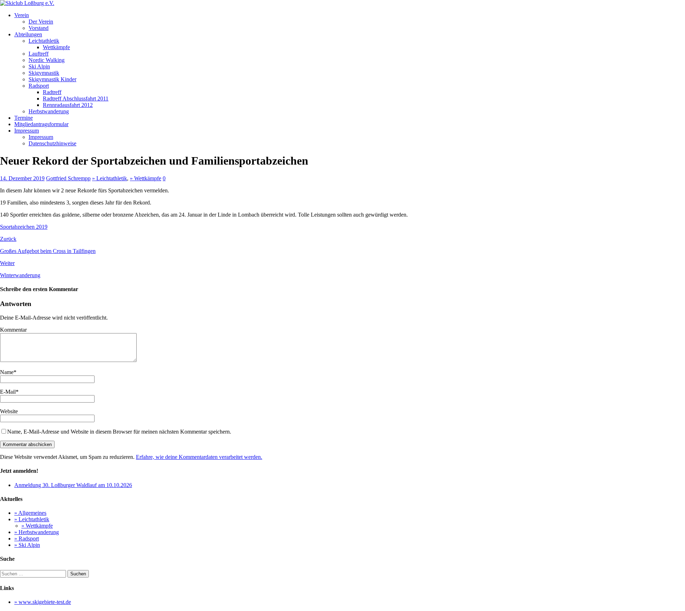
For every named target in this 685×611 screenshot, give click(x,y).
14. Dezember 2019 (22, 178)
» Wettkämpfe (145, 178)
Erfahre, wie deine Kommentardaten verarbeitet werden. (199, 457)
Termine (23, 118)
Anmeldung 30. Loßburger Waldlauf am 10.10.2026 (73, 485)
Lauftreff (39, 54)
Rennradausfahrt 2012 (68, 105)
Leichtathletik (44, 41)
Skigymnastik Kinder (52, 79)
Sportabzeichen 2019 (23, 227)
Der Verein (41, 22)
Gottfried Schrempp (68, 178)
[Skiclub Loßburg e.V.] (27, 3)
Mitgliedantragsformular (41, 124)
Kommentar (13, 330)
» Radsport (26, 538)
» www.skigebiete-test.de (42, 602)
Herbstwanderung (49, 111)
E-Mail (8, 392)
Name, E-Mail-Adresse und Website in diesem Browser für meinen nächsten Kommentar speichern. (119, 432)
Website (9, 411)
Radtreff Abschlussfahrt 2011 (75, 98)
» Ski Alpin (27, 545)
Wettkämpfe (56, 47)
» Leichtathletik (109, 178)
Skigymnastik (44, 73)
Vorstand (39, 28)
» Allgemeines (30, 513)
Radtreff (52, 92)
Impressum (26, 131)
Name (7, 372)
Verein (21, 15)
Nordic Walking (47, 60)
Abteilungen (28, 34)
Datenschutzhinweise (52, 143)
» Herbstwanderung (36, 532)
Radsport (39, 86)
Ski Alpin (39, 66)
